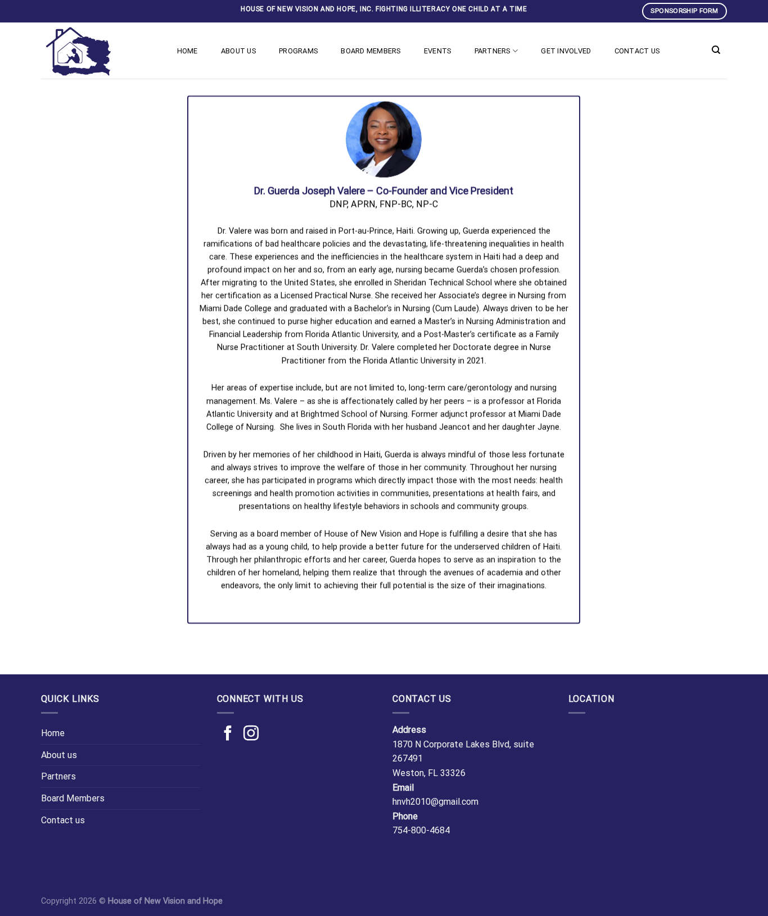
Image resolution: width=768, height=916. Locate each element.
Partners (493, 51)
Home (187, 51)
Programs (298, 51)
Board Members (370, 51)
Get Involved (566, 51)
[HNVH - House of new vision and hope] (97, 50)
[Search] (716, 50)
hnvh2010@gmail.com (435, 801)
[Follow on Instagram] (251, 734)
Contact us (637, 51)
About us (238, 51)
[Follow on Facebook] (228, 734)
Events (437, 51)
